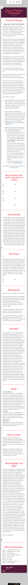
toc (2, 7)
